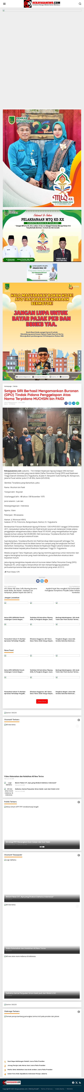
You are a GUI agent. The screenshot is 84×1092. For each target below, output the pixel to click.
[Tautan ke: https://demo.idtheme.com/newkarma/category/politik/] (78, 802)
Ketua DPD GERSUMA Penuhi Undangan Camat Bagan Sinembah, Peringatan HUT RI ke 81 (16, 618)
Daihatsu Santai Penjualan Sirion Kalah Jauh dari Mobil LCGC (37, 789)
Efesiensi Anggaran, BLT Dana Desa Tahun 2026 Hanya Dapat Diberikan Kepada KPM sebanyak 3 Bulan (42, 640)
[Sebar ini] (66, 403)
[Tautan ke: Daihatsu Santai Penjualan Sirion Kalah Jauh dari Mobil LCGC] (8, 792)
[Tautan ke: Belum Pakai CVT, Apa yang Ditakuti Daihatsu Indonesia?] (8, 784)
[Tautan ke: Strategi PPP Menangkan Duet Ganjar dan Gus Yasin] (42, 827)
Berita (6, 404)
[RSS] (46, 581)
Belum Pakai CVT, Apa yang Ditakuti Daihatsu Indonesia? (35, 783)
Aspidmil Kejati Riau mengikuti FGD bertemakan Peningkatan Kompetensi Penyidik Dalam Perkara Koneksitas (62, 590)
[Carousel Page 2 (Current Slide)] (43, 846)
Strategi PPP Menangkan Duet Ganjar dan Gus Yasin (28, 842)
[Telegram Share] (73, 403)
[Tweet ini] (70, 403)
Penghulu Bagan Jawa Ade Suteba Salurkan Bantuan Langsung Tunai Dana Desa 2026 (67, 640)
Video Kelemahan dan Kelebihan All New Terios (24, 776)
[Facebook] (38, 581)
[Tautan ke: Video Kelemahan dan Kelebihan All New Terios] (42, 749)
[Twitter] (42, 581)
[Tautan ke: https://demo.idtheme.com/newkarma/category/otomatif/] (78, 720)
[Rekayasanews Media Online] (42, 4)
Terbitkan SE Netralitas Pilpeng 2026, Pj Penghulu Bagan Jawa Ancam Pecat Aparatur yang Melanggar (41, 618)
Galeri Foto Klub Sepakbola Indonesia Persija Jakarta (27, 1074)
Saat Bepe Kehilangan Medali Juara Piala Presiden (26, 1061)
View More (42, 701)
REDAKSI (70, 1089)
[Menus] (4, 3)
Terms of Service (47, 1089)
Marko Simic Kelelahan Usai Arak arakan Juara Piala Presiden (30, 1069)
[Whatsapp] (77, 403)
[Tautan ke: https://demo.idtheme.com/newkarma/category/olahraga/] (78, 1011)
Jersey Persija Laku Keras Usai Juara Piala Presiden (26, 1065)
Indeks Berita (59, 1089)
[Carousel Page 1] (41, 846)
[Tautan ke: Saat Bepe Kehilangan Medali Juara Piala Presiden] (42, 1037)
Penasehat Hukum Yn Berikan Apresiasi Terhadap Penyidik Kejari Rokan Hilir (14, 640)
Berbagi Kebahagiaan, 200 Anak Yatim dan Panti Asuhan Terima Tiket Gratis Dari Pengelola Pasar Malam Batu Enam (67, 618)
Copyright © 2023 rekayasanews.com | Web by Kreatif (21, 1089)
